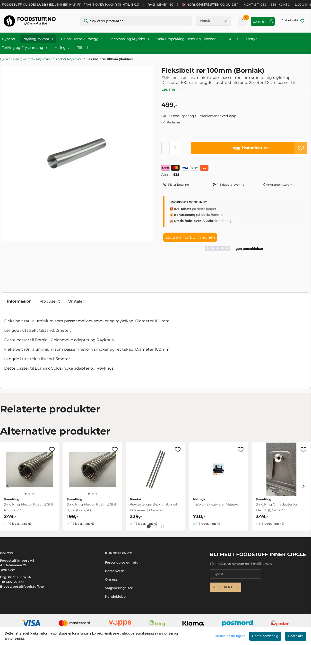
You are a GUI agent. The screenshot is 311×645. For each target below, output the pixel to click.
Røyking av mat (22, 59)
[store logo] (29, 21)
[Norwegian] (213, 20)
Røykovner (44, 59)
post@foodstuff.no (28, 586)
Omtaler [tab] (76, 301)
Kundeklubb (115, 596)
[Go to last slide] (8, 486)
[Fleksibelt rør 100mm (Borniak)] (77, 153)
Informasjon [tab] (19, 301)
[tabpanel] (29, 486)
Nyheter (9, 39)
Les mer (169, 89)
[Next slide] (303, 486)
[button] (301, 148)
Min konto (280, 4)
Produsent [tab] (49, 301)
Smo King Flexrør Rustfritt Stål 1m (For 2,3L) (28, 507)
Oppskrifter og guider (217, 4)
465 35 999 (15, 582)
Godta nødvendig (265, 636)
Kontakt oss (254, 4)
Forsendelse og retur (122, 562)
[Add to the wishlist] (52, 450)
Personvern (114, 571)
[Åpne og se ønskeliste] (292, 21)
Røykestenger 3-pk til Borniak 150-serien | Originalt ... (154, 507)
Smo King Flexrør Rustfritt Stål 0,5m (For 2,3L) (91, 507)
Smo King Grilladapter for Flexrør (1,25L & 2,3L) (276, 507)
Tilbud (82, 47)
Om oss (111, 579)
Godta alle (295, 636)
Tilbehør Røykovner (69, 59)
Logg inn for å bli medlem (190, 237)
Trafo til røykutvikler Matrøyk (216, 504)
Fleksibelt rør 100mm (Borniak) (109, 59)
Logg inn (303, 4)
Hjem (4, 59)
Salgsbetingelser (119, 588)
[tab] (149, 526)
